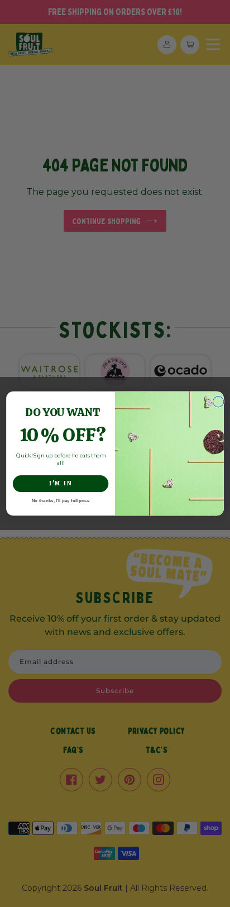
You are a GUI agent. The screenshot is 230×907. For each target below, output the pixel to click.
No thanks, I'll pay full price (61, 500)
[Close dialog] (218, 402)
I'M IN (60, 483)
